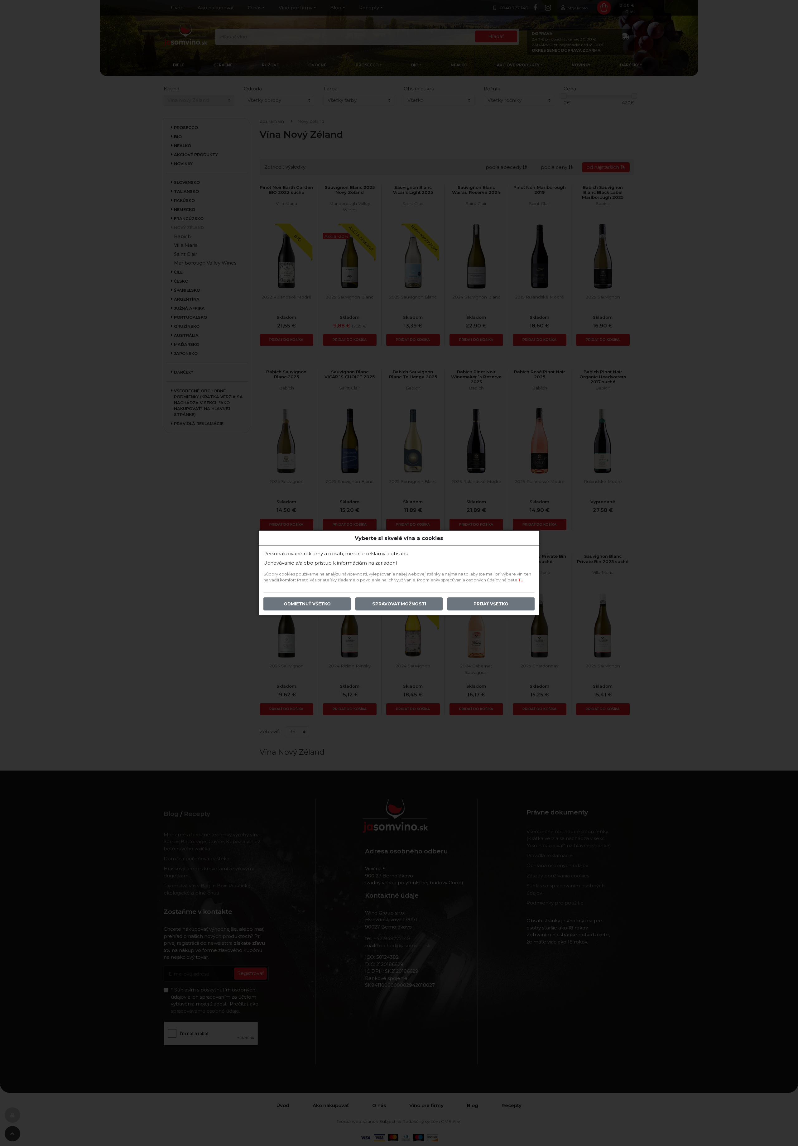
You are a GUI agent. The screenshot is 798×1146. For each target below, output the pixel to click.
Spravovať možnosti (399, 604)
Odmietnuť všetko (307, 604)
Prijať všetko (491, 604)
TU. (521, 580)
